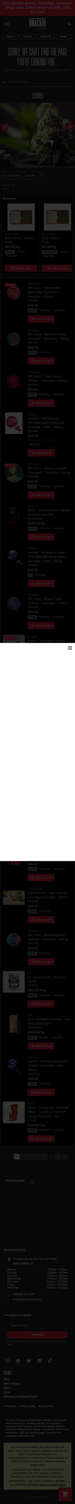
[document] (37, 752)
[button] (69, 648)
